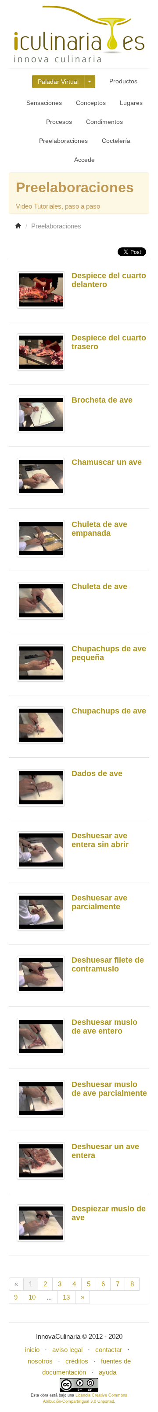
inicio (32, 1349)
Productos (123, 81)
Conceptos (91, 102)
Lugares (131, 102)
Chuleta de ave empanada (99, 529)
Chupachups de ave (109, 710)
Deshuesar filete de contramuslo (108, 964)
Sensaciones (44, 102)
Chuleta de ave (99, 586)
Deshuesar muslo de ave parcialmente (109, 1089)
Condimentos (104, 121)
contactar (108, 1349)
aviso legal (67, 1349)
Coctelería (116, 140)
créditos (76, 1361)
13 (66, 1297)
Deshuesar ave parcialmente (99, 902)
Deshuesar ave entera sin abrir (100, 840)
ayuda (107, 1372)
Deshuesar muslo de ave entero (104, 1026)
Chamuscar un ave (107, 462)
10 (32, 1297)
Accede (84, 159)
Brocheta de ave (102, 400)
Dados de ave (97, 773)
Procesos (59, 121)
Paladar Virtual (58, 81)
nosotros (40, 1361)
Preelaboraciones (63, 140)
